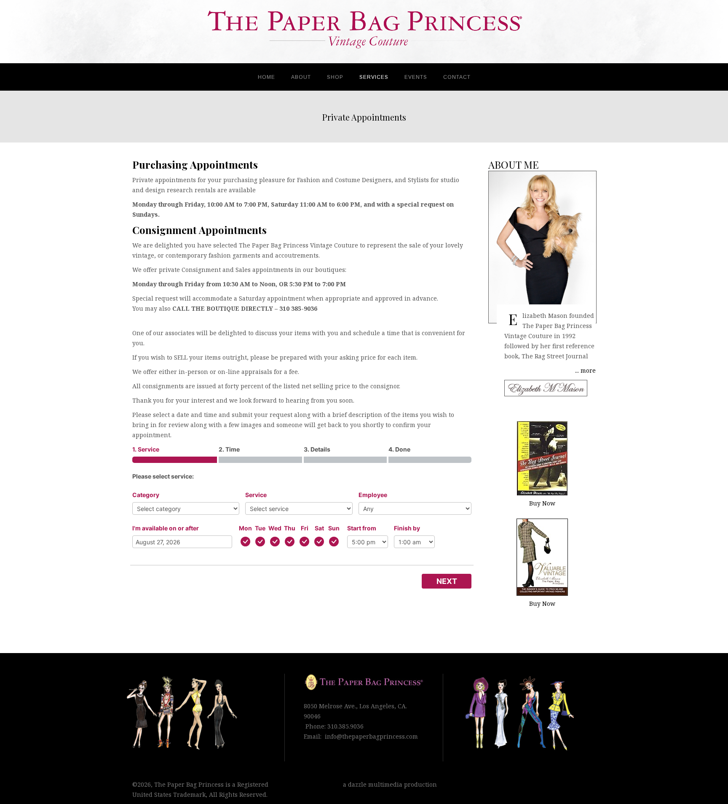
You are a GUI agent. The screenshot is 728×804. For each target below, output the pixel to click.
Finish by (407, 528)
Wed (274, 528)
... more (585, 370)
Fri (304, 528)
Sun (334, 528)
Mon (245, 528)
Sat (319, 528)
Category (145, 494)
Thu (289, 528)
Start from (361, 528)
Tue (260, 528)
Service (256, 494)
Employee (373, 494)
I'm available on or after (165, 528)
